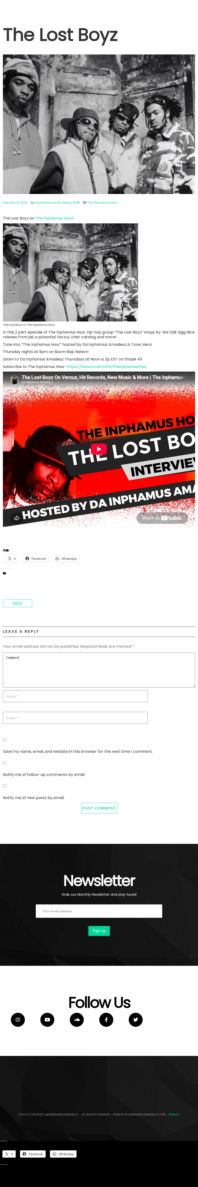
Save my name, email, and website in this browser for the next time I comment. (78, 751)
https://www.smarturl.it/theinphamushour (106, 366)
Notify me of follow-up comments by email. (44, 774)
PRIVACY (174, 1114)
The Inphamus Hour (102, 202)
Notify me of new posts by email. (33, 797)
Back (17, 603)
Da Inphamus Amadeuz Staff (57, 202)
